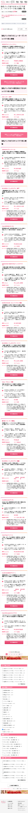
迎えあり (6, 714)
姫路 (18, 63)
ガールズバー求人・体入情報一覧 (11, 750)
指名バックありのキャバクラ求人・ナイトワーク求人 (13, 23)
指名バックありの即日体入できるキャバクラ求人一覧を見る (14, 134)
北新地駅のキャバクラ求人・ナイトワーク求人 (14, 764)
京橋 (18, 402)
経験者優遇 (7, 723)
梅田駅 (19, 168)
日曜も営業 (7, 710)
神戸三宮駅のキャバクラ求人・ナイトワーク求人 (13, 761)
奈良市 (18, 246)
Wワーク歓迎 (7, 705)
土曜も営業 (7, 707)
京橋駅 (16, 399)
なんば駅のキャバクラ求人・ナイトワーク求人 (14, 777)
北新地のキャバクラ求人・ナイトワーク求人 (14, 670)
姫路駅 (16, 60)
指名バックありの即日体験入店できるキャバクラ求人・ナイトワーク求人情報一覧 (14, 15)
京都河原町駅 (22, 478)
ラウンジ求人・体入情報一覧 (10, 742)
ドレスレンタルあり (9, 703)
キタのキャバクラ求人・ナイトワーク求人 (13, 679)
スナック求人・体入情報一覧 (10, 748)
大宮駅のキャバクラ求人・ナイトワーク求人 (13, 766)
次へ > (20, 654)
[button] (25, 23)
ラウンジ (6, 282)
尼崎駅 (16, 515)
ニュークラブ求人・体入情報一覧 (11, 753)
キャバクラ (6, 60)
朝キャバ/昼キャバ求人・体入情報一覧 (12, 746)
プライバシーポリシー (22, 810)
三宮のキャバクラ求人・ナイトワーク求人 (13, 668)
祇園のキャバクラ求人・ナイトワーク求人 (13, 675)
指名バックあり (6, 729)
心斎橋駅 (21, 282)
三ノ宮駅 (17, 114)
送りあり (6, 697)
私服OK (6, 712)
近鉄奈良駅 (17, 551)
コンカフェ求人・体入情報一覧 (11, 755)
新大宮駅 (20, 243)
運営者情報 (20, 803)
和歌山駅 (17, 439)
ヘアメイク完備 (8, 701)
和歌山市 (19, 442)
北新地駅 (17, 629)
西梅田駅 (21, 629)
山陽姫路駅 (20, 60)
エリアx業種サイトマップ (22, 806)
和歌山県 (7, 442)
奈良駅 (16, 243)
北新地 (18, 631)
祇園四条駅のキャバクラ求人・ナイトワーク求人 (13, 772)
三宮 (18, 116)
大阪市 (7, 170)
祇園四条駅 (17, 478)
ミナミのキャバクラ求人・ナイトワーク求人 (14, 673)
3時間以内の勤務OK (9, 725)
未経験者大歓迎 (8, 690)
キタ (18, 170)
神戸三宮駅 (21, 114)
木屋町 (18, 592)
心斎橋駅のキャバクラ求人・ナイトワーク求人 (14, 775)
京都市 (7, 481)
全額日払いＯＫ (8, 692)
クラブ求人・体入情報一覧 (10, 737)
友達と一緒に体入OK (9, 721)
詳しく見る (24, 11)
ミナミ (18, 285)
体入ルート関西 (16, 788)
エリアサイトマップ (21, 808)
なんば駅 (17, 282)
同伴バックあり (8, 731)
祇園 (18, 481)
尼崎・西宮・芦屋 (20, 517)
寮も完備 (6, 699)
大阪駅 (16, 168)
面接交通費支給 (8, 718)
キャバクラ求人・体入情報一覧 (11, 739)
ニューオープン (7, 716)
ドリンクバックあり (8, 727)
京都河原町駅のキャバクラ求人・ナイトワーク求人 (14, 769)
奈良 (7, 246)
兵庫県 (7, 63)
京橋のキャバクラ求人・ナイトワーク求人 (13, 677)
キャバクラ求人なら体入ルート (6, 788)
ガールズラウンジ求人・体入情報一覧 (12, 744)
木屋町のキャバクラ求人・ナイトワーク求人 (14, 681)
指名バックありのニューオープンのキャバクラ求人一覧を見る (14, 82)
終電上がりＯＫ (8, 694)
